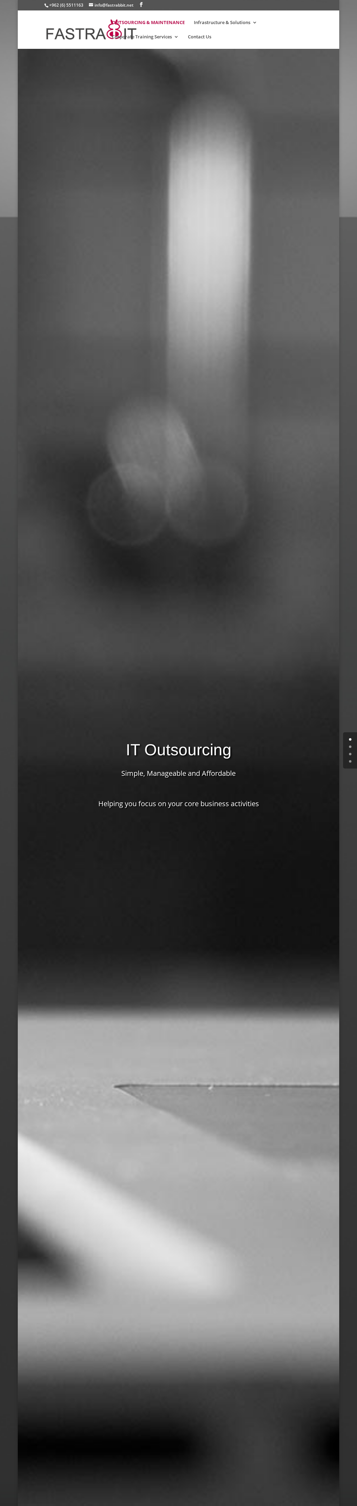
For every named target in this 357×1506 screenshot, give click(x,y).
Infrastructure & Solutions (222, 22)
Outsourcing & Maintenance (148, 22)
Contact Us (199, 37)
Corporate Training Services (142, 37)
